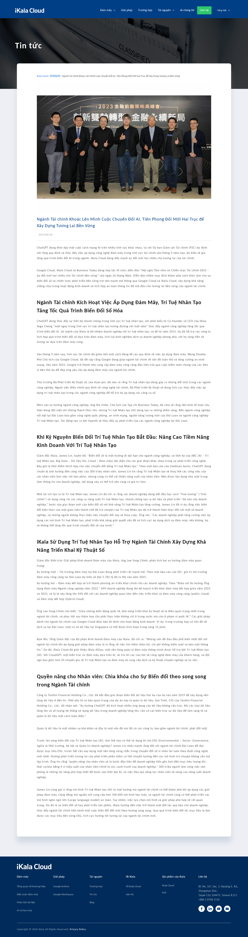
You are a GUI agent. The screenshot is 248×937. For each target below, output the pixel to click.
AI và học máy (24, 910)
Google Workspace (63, 894)
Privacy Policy (78, 929)
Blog (92, 902)
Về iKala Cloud (133, 886)
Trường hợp (96, 886)
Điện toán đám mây (27, 894)
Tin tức (93, 894)
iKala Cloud (42, 76)
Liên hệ (129, 894)
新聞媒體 (55, 76)
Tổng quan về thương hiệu (31, 886)
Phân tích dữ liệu (26, 902)
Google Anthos (61, 886)
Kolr (164, 892)
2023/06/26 (45, 234)
